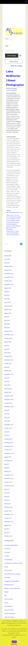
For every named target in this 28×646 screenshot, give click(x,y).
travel (7, 234)
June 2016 (7, 493)
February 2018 (8, 460)
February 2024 (8, 331)
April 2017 (7, 467)
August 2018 (7, 457)
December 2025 (8, 273)
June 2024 (7, 320)
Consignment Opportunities (11, 581)
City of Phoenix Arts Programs (12, 574)
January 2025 (7, 309)
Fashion (6, 592)
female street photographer (13, 226)
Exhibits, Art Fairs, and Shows (12, 588)
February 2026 (8, 266)
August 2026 (7, 255)
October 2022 (8, 363)
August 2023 (7, 342)
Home (6, 39)
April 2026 (7, 263)
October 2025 (8, 281)
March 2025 (7, 302)
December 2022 (8, 360)
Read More (14, 644)
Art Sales (6, 556)
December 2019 (8, 424)
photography (9, 229)
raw (7, 233)
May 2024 (7, 324)
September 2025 (9, 284)
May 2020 (7, 417)
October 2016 (8, 482)
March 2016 (7, 503)
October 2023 (8, 338)
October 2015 (8, 518)
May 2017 (7, 464)
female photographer (11, 224)
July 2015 (6, 529)
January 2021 (7, 392)
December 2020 (8, 396)
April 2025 (7, 298)
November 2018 (8, 446)
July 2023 (6, 345)
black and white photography (13, 217)
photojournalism (10, 231)
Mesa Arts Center (9, 610)
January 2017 (7, 471)
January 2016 (7, 511)
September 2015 (9, 521)
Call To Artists (8, 570)
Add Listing (14, 61)
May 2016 (7, 496)
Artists (7, 90)
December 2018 (8, 442)
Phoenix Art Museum (9, 613)
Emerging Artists (8, 584)
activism (12, 215)
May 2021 (7, 381)
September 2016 (9, 485)
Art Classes (7, 549)
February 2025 (8, 306)
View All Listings (16, 66)
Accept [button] (14, 641)
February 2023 (8, 356)
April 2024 (7, 327)
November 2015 (8, 514)
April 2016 (7, 500)
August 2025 (7, 288)
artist (17, 215)
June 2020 (7, 414)
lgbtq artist (9, 227)
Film (5, 595)
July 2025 (6, 291)
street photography (13, 233)
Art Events (7, 552)
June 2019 (7, 432)
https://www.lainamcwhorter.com (14, 212)
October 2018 (8, 449)
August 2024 (7, 313)
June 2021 (7, 378)
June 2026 (7, 259)
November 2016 (8, 478)
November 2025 (8, 277)
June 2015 (7, 532)
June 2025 (7, 295)
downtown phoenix (15, 220)
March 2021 (7, 385)
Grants (6, 602)
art (15, 215)
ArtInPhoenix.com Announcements (13, 563)
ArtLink (6, 567)
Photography (13, 90)
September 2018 (9, 453)
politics (17, 231)
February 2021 (8, 388)
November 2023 (8, 334)
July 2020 (6, 410)
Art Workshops (8, 559)
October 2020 (8, 403)
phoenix (14, 227)
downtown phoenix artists (12, 222)
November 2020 (8, 399)
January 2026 (7, 270)
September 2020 (9, 406)
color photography (11, 218)
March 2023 (7, 352)
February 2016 (8, 507)
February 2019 (8, 439)
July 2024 (6, 317)
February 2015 (8, 536)
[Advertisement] (14, 16)
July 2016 (6, 489)
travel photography (14, 234)
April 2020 (7, 421)
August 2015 (7, 525)
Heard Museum (8, 606)
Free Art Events (8, 599)
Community (7, 577)
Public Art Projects (9, 617)
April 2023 (7, 349)
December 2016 (8, 475)
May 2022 (7, 367)
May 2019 (7, 435)
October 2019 (8, 428)
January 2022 (7, 370)
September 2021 (9, 374)
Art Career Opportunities (11, 545)
